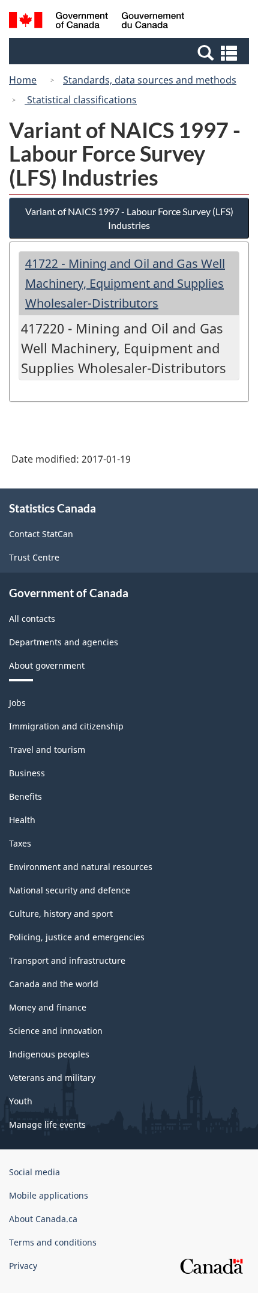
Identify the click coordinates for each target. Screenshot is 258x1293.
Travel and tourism (47, 749)
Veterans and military (52, 1077)
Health (22, 820)
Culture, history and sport (61, 913)
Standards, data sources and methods (149, 80)
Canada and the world (53, 984)
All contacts (32, 618)
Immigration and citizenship (66, 726)
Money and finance (47, 1007)
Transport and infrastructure (67, 960)
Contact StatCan (41, 534)
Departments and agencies (63, 642)
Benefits (25, 796)
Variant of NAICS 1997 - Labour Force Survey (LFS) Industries (129, 218)
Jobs (17, 702)
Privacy (23, 1265)
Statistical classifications (81, 99)
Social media (34, 1172)
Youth (20, 1101)
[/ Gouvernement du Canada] (97, 22)
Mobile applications (48, 1195)
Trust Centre (34, 557)
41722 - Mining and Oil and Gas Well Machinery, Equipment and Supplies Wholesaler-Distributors (125, 283)
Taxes (20, 843)
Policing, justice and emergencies (77, 937)
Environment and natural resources (80, 866)
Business (27, 773)
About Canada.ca (43, 1219)
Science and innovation (56, 1030)
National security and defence (69, 890)
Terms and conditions (53, 1242)
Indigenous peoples (49, 1054)
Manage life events (47, 1124)
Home (23, 80)
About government (47, 665)
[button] (130, 52)
